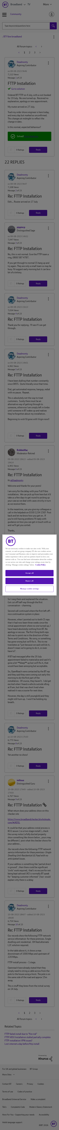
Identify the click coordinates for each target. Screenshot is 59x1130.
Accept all (29, 573)
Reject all (29, 581)
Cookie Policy (40, 565)
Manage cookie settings (29, 589)
